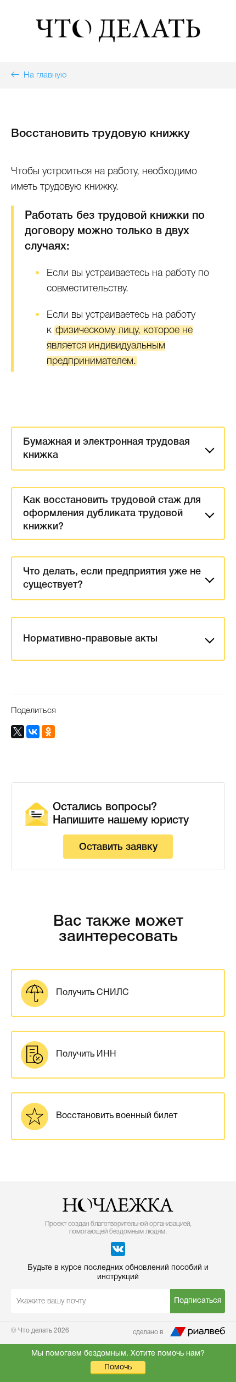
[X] (17, 731)
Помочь (118, 1367)
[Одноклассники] (48, 731)
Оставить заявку (118, 847)
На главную (42, 75)
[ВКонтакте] (33, 731)
